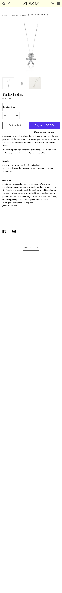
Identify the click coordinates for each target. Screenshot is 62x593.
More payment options (44, 132)
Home (4, 15)
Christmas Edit (19, 15)
